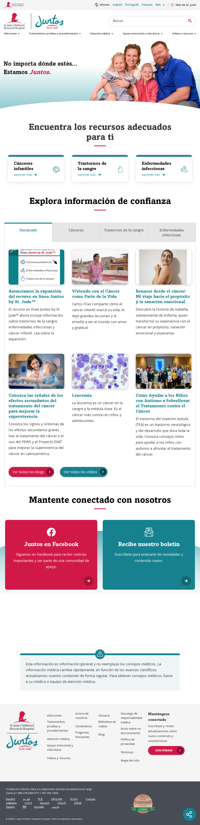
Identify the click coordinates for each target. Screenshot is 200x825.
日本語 (77, 803)
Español (10, 799)
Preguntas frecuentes (82, 734)
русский (39, 807)
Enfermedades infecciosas (156, 166)
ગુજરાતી (61, 803)
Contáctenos (83, 726)
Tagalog (10, 807)
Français (147, 4)
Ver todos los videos (80, 471)
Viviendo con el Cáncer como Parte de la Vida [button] (96, 293)
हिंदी (24, 807)
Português (132, 4)
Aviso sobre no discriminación (131, 730)
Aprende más (23, 174)
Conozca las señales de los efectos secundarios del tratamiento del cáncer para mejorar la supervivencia (36, 406)
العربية (26, 799)
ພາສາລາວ (11, 803)
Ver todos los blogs (28, 471)
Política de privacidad (128, 741)
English (117, 4)
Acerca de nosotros (81, 715)
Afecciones (10, 33)
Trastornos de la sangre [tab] (124, 230)
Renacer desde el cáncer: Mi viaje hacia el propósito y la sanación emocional (163, 296)
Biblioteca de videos (107, 724)
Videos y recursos (182, 33)
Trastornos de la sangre (92, 166)
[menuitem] (166, 750)
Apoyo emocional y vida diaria (141, 33)
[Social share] (189, 814)
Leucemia (82, 395)
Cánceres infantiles (23, 166)
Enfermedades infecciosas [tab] (172, 232)
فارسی (55, 807)
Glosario (104, 715)
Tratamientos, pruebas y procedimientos (53, 33)
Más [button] (158, 4)
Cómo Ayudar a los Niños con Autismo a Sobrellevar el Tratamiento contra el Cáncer (163, 403)
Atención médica (100, 33)
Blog (101, 734)
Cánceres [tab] (76, 230)
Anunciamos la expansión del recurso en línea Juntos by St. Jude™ (36, 296)
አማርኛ (28, 803)
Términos (127, 752)
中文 (40, 799)
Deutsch (44, 803)
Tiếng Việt (56, 799)
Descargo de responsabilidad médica (131, 717)
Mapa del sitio (130, 760)
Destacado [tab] (28, 230)
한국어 (74, 799)
